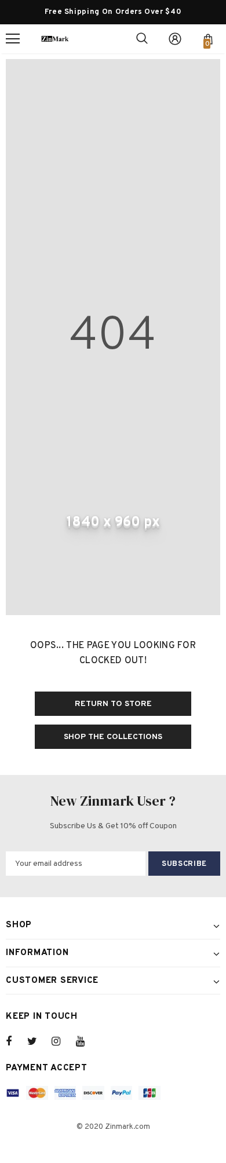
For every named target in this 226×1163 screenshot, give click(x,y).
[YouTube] (86, 1041)
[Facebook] (16, 1041)
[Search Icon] (142, 39)
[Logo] (55, 38)
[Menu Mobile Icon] (13, 39)
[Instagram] (62, 1041)
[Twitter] (37, 1041)
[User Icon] (175, 38)
